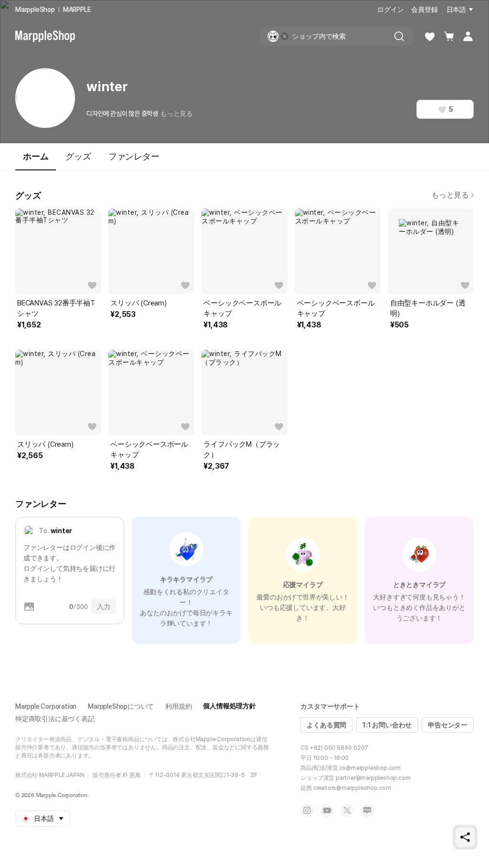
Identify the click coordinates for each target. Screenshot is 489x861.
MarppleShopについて (121, 706)
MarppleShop (35, 9)
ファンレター (133, 156)
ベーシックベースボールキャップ (242, 308)
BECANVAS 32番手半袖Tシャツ (56, 308)
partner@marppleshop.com (373, 778)
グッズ (78, 156)
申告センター (448, 725)
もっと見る (176, 113)
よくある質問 (326, 725)
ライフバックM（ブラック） (241, 449)
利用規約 (178, 706)
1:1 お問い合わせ (387, 725)
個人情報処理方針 (229, 706)
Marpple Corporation (45, 706)
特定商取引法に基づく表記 (55, 719)
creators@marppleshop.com (352, 788)
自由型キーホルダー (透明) (428, 308)
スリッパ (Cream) (138, 303)
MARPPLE (77, 9)
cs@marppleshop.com (370, 768)
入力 (103, 606)
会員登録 (424, 9)
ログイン (390, 9)
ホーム (35, 156)
